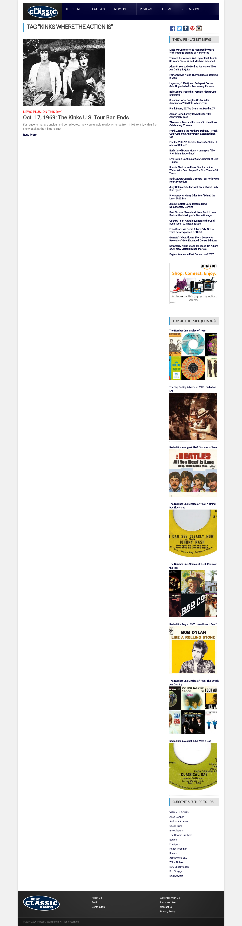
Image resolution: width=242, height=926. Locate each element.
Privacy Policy (167, 911)
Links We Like (167, 902)
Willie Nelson (176, 862)
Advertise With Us (170, 897)
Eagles (173, 839)
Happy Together (178, 848)
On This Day (52, 112)
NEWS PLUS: (32, 112)
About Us (97, 897)
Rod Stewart (176, 875)
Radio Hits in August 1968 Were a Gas (190, 741)
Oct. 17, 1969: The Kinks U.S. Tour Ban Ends (76, 117)
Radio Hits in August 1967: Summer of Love (193, 447)
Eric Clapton (176, 830)
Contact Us (166, 906)
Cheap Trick (175, 826)
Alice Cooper (176, 816)
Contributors (99, 906)
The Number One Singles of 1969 (187, 330)
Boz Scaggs (175, 871)
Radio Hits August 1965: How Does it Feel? (193, 624)
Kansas (173, 853)
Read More (30, 134)
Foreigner (174, 844)
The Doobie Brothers (180, 835)
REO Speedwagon (179, 866)
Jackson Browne (178, 821)
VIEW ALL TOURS (179, 812)
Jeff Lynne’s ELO (178, 857)
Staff (94, 902)
